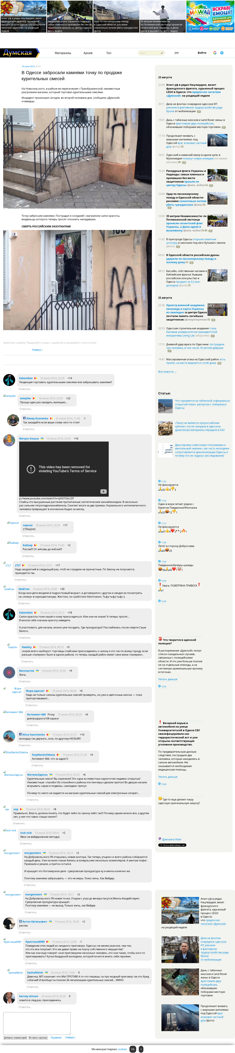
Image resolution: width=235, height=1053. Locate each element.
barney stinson (28, 996)
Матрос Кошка (29, 438)
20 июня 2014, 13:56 (63, 972)
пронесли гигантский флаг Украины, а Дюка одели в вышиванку (184, 226)
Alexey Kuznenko (37, 418)
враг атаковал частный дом (186, 144)
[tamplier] (9, 396)
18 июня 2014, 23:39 (48, 525)
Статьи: (164, 393)
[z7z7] (7, 565)
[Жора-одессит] (12, 692)
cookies (122, 1049)
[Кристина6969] (12, 942)
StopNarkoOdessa (43, 754)
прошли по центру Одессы (182, 183)
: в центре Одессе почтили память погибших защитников (186, 316)
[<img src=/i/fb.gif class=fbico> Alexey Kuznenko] (13, 425)
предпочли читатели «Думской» (213, 921)
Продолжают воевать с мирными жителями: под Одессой (182, 139)
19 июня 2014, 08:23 (38, 809)
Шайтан (24, 589)
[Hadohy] (12, 647)
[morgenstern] (11, 853)
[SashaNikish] (15, 972)
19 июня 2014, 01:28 (75, 754)
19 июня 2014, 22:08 (64, 941)
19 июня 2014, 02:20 (67, 774)
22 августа (165, 297)
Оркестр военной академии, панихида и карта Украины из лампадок (185, 308)
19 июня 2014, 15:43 (52, 545)
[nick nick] (9, 830)
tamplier (25, 398)
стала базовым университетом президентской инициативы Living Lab (191, 332)
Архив (88, 52)
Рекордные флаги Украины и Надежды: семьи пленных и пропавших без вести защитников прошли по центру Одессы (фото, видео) (70, 26)
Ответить (25, 389)
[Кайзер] (13, 543)
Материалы (63, 52)
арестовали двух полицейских (194, 123)
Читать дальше (167, 679)
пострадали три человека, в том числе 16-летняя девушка (195, 346)
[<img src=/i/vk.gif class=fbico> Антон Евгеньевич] (9, 928)
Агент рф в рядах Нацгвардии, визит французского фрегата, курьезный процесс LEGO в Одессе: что (195, 88)
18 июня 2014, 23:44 (54, 670)
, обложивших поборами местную (193, 125)
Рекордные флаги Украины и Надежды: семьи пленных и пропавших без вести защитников (186, 176)
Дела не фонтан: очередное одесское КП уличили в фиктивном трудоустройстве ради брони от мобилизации (215, 948)
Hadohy (27, 647)
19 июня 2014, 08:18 (51, 647)
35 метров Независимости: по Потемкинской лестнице (186, 217)
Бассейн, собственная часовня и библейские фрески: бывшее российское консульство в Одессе (186, 276)
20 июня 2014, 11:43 (68, 418)
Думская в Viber (172, 839)
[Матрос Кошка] (9, 445)
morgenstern (32, 853)
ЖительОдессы (37, 774)
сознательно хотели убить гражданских (186, 202)
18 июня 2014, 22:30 (51, 398)
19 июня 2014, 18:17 (62, 894)
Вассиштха (26, 670)
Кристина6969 (35, 941)
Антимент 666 (36, 714)
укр (177, 52)
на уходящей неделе (195, 95)
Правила (56, 1037)
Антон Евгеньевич (34, 921)
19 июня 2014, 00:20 (70, 714)
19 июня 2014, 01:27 (64, 734)
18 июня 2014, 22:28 (52, 378)
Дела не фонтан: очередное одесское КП (191, 104)
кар (15, 809)
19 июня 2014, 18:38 (67, 921)
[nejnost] (13, 523)
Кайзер (27, 545)
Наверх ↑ (37, 349)
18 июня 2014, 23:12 (52, 612)
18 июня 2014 (28, 66)
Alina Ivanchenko (33, 734)
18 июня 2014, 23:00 (45, 589)
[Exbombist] (9, 385)
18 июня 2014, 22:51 (40, 565)
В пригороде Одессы (179, 239)
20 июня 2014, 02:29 (53, 996)
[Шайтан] (9, 589)
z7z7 (17, 565)
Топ (108, 52)
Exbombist (26, 378)
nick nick (26, 833)
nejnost (28, 525)
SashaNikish (35, 972)
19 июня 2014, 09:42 (47, 833)
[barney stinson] (9, 1003)
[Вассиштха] (9, 677)
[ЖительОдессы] (13, 775)
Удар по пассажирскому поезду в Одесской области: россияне (185, 197)
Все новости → (167, 371)
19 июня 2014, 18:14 (61, 853)
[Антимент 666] (13, 712)
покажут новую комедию (198, 158)
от (185, 111)
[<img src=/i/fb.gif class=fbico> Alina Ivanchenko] (9, 741)
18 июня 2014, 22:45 (58, 438)
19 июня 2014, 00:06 (64, 691)
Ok (133, 1049)
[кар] (6, 809)
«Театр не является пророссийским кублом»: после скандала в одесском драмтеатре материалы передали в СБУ (200, 426)
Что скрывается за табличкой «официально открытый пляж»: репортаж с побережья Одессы (202, 404)
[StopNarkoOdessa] (15, 752)
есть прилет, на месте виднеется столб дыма (196, 361)
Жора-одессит (35, 691)
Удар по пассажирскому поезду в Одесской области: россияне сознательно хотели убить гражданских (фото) (116, 26)
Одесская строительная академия (187, 328)
